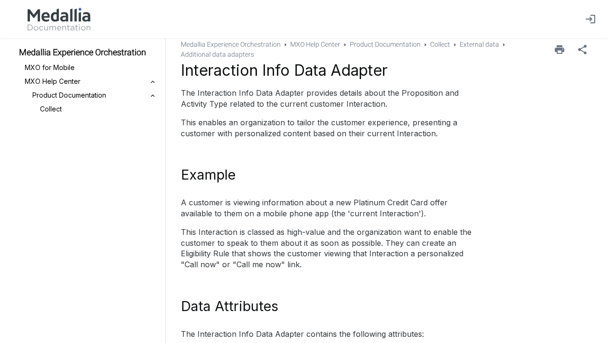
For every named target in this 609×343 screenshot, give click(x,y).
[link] (59, 19)
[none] (582, 49)
